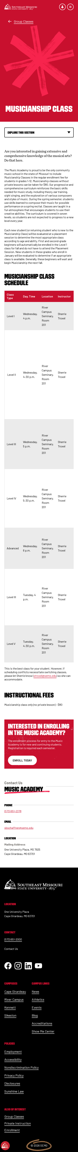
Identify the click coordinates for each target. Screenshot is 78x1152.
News (35, 991)
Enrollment (12, 1130)
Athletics (38, 999)
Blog (35, 1015)
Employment (13, 1051)
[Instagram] (18, 965)
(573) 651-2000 (13, 939)
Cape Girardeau (15, 991)
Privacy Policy (14, 1075)
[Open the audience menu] (62, 7)
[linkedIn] (28, 965)
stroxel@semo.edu (45, 675)
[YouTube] (38, 965)
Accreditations (42, 1023)
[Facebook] (8, 965)
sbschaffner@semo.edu (18, 827)
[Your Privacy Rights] (5, 1145)
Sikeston (10, 1015)
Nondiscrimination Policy (21, 1067)
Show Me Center (43, 1031)
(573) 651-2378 (12, 811)
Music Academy (23, 789)
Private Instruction (17, 1123)
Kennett (10, 1007)
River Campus (14, 999)
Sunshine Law (14, 1091)
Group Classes (23, 21)
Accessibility (13, 1059)
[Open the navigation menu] (70, 7)
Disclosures (12, 1083)
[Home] (20, 7)
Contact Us (11, 948)
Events (37, 1007)
